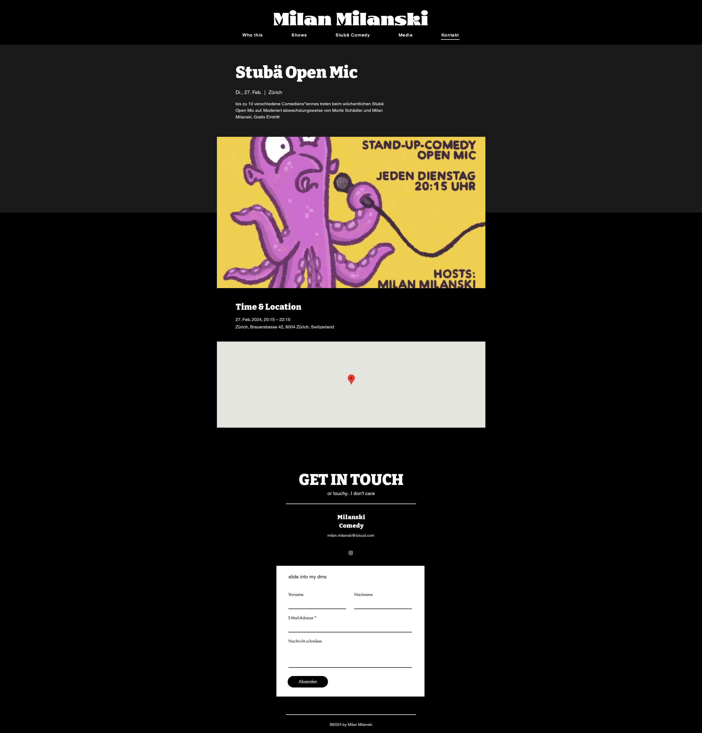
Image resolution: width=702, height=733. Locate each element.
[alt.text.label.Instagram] (350, 553)
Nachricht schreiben (305, 641)
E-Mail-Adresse (300, 618)
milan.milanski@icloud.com (350, 535)
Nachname (363, 594)
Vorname (295, 594)
